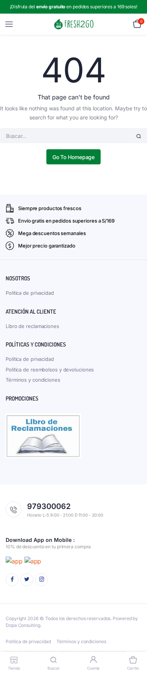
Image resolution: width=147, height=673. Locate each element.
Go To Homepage (73, 157)
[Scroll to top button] (134, 642)
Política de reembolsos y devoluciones (50, 370)
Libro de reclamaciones (32, 326)
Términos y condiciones (33, 380)
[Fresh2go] (74, 24)
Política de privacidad (30, 293)
